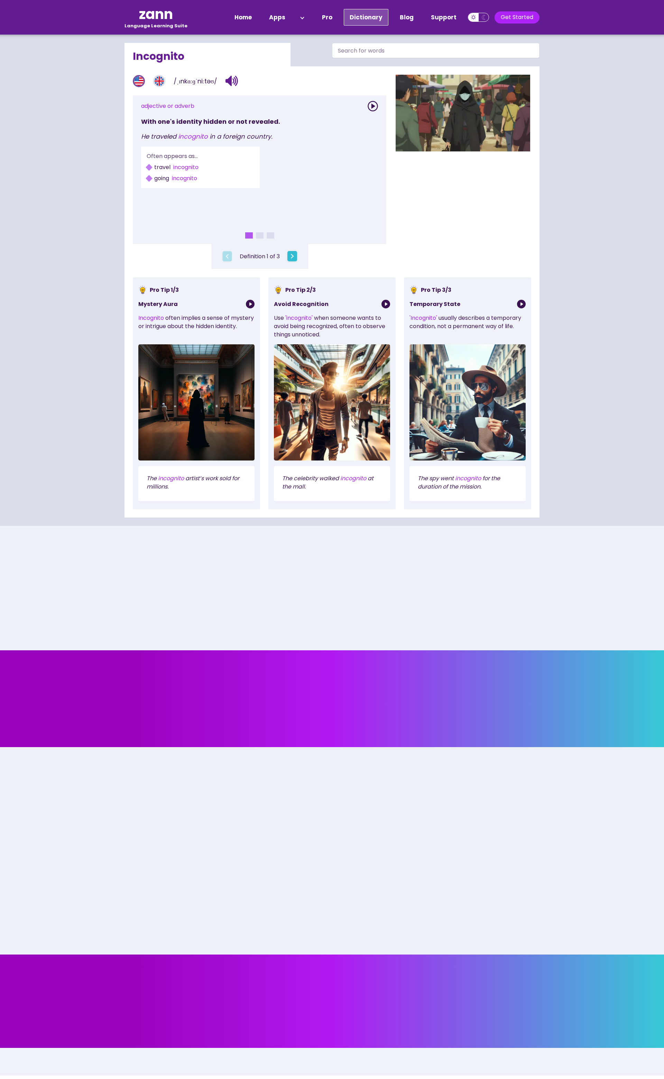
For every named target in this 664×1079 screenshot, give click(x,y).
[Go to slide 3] (270, 235)
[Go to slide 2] (260, 235)
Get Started (517, 17)
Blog (407, 17)
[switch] (478, 17)
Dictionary (366, 17)
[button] (231, 81)
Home (243, 17)
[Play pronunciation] (373, 106)
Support (443, 17)
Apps (277, 17)
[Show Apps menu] (302, 17)
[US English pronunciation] (139, 81)
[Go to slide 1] (249, 235)
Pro (327, 17)
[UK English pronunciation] (159, 81)
